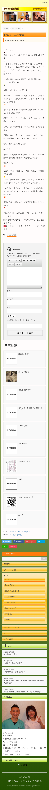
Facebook (19, 541)
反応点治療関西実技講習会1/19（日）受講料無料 (22, 691)
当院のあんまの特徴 (12, 591)
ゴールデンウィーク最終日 (20, 531)
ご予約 (7, 620)
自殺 (20, 479)
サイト (9, 307)
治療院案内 (8, 564)
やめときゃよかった (26, 497)
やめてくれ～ (23, 425)
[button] (9, 260)
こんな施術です (10, 596)
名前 (9, 291)
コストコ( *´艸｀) (25, 390)
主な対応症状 (9, 585)
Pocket (12, 547)
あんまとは (9, 579)
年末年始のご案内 (10, 654)
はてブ (41, 541)
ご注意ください (10, 602)
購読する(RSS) (11, 553)
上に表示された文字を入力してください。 (22, 320)
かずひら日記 (12, 235)
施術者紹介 (9, 614)
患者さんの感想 (10, 608)
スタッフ (7, 633)
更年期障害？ (23, 443)
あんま (6, 575)
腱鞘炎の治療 (23, 354)
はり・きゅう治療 (10, 570)
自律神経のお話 (24, 461)
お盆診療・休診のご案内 (13, 663)
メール (10, 299)
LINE (4, 547)
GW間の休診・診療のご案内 (14, 672)
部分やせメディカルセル (12, 627)
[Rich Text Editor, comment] (24, 276)
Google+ (31, 541)
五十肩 (20, 515)
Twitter (7, 541)
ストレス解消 (23, 372)
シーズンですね (16, 535)
